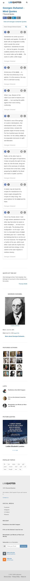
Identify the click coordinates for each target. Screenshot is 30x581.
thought (10, 469)
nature (13, 464)
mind (16, 466)
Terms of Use (7, 576)
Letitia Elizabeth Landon (15, 446)
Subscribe (23, 546)
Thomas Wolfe (23, 284)
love (9, 464)
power (5, 466)
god (23, 464)
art (25, 466)
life (4, 464)
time (19, 464)
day (20, 469)
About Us (23, 576)
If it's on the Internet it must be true (13, 529)
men (16, 469)
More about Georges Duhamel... (15, 336)
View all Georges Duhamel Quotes (15, 22)
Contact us (5, 497)
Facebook (6, 507)
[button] (26, 2)
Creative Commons (15, 325)
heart (5, 469)
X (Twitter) (7, 512)
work (21, 466)
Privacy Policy (16, 576)
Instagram (6, 509)
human (10, 466)
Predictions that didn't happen (16, 390)
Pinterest (6, 514)
